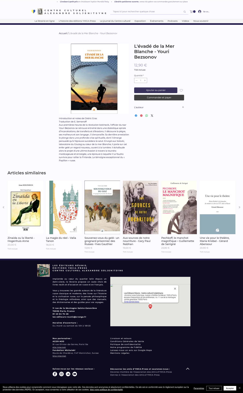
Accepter (230, 388)
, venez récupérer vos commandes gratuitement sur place (163, 2)
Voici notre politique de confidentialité (106, 389)
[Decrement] (136, 80)
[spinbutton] (140, 80)
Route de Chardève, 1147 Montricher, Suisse (76, 353)
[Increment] (145, 80)
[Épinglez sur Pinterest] (141, 115)
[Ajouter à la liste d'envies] (181, 90)
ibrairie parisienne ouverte (127, 2)
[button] (193, 11)
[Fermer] (239, 388)
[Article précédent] (3, 207)
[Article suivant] (239, 207)
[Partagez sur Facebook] (136, 115)
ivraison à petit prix (69, 2)
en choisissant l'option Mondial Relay (93, 2)
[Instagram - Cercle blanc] (61, 374)
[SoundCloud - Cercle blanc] (68, 374)
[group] (121, 218)
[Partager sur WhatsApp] (146, 115)
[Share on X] (152, 115)
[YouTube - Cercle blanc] (74, 374)
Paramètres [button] (199, 388)
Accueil (63, 33)
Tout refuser (214, 388)
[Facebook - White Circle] (55, 374)
